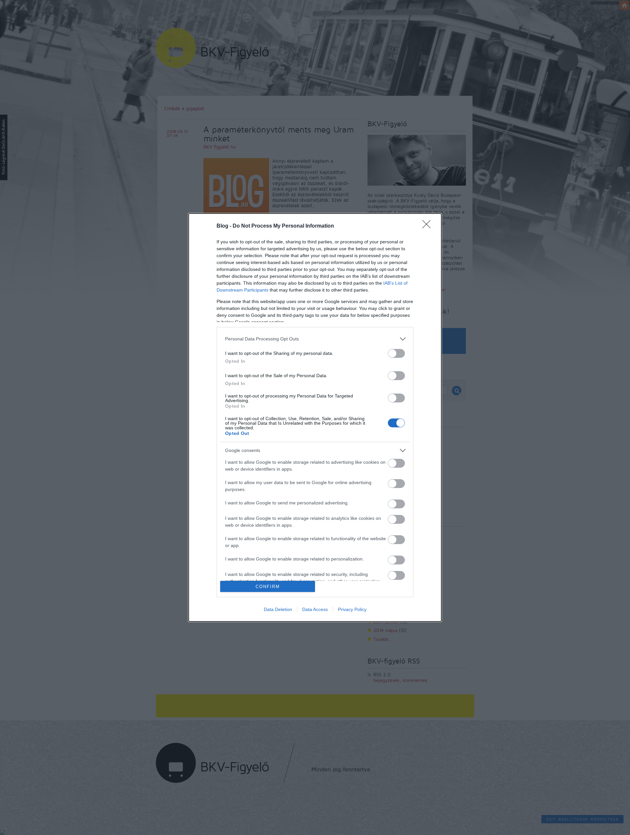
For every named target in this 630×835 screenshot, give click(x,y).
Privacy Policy (352, 609)
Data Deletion (278, 609)
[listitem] (315, 339)
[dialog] (315, 418)
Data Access (315, 609)
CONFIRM (268, 586)
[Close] (428, 226)
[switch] (396, 353)
